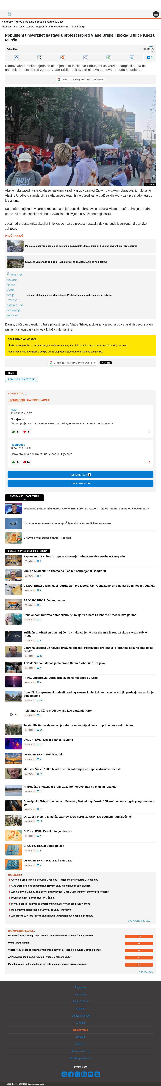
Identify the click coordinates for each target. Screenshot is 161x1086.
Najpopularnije (77, 26)
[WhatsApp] (108, 58)
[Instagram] (64, 1074)
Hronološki (16, 400)
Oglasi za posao (34, 21)
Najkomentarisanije (58, 26)
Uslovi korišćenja (80, 1051)
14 (40, 701)
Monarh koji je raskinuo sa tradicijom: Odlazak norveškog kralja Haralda (50, 903)
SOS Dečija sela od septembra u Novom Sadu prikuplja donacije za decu (51, 885)
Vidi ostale (146, 972)
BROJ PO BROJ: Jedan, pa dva (44, 600)
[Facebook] (16, 58)
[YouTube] (90, 1074)
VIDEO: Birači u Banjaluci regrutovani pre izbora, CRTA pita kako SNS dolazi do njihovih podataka (89, 585)
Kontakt (80, 1037)
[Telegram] (131, 58)
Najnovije (7, 21)
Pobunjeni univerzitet (21, 379)
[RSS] (97, 1074)
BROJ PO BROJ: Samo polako (44, 845)
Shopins (80, 1008)
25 (40, 821)
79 (40, 774)
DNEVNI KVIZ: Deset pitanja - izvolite (48, 739)
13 (40, 730)
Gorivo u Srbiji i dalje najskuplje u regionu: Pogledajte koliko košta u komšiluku (54, 879)
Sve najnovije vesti (140, 921)
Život (21, 26)
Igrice (19, 21)
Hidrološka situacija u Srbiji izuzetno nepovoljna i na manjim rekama (70, 786)
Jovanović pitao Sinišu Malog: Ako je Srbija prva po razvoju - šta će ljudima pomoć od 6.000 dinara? (86, 508)
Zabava (30, 26)
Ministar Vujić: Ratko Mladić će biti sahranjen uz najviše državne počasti (72, 769)
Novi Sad (6, 26)
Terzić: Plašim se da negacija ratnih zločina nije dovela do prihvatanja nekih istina (78, 725)
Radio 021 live (55, 21)
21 (40, 656)
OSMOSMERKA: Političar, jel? (44, 754)
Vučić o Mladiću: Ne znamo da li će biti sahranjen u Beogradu (65, 571)
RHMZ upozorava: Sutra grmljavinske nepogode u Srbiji (61, 677)
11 (40, 745)
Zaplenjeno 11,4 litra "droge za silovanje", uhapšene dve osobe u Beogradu (74, 556)
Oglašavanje (80, 1030)
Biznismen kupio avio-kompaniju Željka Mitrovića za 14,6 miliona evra (67, 523)
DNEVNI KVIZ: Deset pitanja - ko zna (48, 831)
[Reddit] (62, 58)
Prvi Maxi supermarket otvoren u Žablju (33, 897)
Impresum (80, 1044)
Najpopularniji (38, 400)
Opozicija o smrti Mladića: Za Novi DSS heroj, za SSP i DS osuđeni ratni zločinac (78, 816)
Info (15, 26)
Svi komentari (80, 474)
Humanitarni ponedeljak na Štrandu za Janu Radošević (41, 909)
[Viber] (85, 58)
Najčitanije (41, 26)
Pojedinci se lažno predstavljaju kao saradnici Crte (58, 710)
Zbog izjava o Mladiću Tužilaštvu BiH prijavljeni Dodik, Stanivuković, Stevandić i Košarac (60, 891)
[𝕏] (39, 58)
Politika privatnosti (80, 1058)
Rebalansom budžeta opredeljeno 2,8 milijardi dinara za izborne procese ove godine (80, 615)
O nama (80, 1022)
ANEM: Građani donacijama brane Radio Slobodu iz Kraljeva (64, 663)
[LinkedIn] (84, 1074)
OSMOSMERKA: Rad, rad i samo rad (48, 860)
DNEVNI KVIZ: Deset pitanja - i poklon (47, 537)
